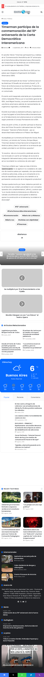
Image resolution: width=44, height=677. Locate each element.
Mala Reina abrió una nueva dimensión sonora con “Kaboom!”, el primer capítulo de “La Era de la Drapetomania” (32, 534)
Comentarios (35, 397)
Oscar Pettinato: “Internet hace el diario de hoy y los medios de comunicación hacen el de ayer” (28, 437)
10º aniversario (22, 207)
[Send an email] (9, 47)
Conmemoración (11, 215)
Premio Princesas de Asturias (25, 574)
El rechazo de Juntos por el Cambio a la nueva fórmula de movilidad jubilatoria (32, 333)
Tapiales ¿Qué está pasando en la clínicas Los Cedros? (28, 446)
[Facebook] (18, 601)
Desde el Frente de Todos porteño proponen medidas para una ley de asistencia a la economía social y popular (11, 348)
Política (10, 18)
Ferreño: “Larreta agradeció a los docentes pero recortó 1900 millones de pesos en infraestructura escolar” (22, 256)
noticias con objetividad (28, 220)
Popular (6, 397)
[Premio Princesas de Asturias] (7, 577)
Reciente (20, 397)
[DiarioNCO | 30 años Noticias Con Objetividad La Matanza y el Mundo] (22, 12)
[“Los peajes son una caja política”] (32, 497)
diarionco (5, 47)
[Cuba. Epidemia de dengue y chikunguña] (7, 568)
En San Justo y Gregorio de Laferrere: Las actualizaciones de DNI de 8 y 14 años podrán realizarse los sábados (28, 407)
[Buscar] (41, 12)
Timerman (22, 224)
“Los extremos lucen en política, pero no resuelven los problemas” (32, 346)
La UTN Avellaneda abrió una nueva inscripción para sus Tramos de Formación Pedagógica (11, 533)
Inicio (4, 18)
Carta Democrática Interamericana (22, 211)
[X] (21, 601)
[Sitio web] (22, 238)
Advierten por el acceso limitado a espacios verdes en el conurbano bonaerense (11, 508)
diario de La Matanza (31, 215)
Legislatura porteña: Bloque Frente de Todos (10, 331)
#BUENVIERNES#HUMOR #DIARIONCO (18, 665)
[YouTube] (23, 601)
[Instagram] (25, 601)
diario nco (10, 220)
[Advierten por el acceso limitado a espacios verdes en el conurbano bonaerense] (11, 497)
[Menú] (3, 12)
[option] (22, 254)
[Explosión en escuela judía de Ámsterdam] (7, 559)
